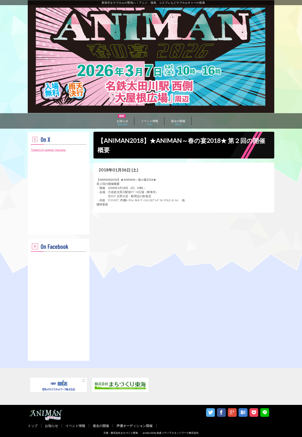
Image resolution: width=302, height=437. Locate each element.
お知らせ (122, 122)
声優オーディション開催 (134, 426)
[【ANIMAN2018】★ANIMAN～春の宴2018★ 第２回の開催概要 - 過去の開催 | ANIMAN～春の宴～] (243, 412)
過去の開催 (178, 122)
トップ (33, 426)
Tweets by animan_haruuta (48, 149)
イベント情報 (149, 122)
